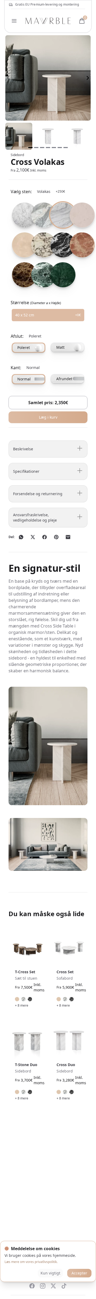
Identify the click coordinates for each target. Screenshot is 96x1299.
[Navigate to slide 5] (54, 147)
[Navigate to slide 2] (36, 147)
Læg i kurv (48, 417)
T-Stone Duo (26, 1064)
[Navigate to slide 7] (65, 147)
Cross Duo (66, 1064)
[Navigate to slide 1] (30, 147)
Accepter (79, 1273)
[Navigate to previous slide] (8, 78)
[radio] (19, 215)
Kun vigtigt (50, 1273)
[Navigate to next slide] (88, 78)
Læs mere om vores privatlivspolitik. (31, 1262)
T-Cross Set (25, 971)
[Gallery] (48, 78)
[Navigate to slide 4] (48, 147)
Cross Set (65, 971)
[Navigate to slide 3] (42, 147)
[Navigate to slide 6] (60, 147)
